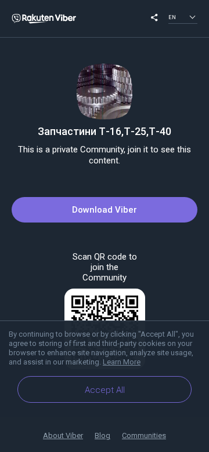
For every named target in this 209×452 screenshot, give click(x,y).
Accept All (105, 390)
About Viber (63, 435)
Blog (102, 435)
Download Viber (104, 210)
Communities (144, 435)
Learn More (121, 362)
